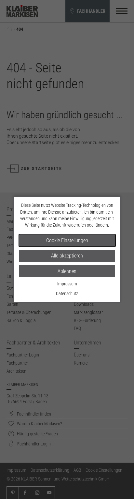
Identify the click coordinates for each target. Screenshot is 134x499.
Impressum (67, 283)
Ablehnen (67, 271)
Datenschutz (67, 293)
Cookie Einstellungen (67, 240)
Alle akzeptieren (67, 256)
